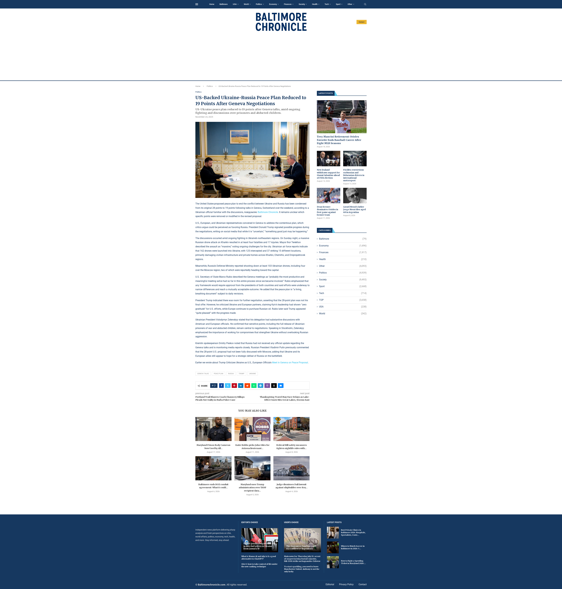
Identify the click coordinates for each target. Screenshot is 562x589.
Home (211, 4)
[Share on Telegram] (260, 385)
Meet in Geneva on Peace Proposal (290, 362)
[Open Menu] (196, 4)
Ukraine (252, 374)
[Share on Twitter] (228, 385)
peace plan (218, 374)
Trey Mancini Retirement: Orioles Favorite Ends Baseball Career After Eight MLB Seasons (339, 140)
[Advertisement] (281, 55)
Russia (231, 374)
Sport (338, 4)
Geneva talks (203, 374)
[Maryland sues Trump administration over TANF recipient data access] (252, 468)
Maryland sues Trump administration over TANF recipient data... (252, 487)
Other (350, 4)
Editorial (330, 584)
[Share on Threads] (274, 385)
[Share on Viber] (267, 385)
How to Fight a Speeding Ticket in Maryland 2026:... (353, 562)
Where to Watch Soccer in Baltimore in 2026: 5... (353, 547)
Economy (273, 4)
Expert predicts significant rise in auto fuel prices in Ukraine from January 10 (260, 546)
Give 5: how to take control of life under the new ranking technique (259, 565)
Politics (259, 4)
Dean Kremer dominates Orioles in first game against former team (327, 211)
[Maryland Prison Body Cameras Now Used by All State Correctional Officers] (213, 429)
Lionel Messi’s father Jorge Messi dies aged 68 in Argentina (354, 209)
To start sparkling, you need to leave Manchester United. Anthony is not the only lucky (301, 569)
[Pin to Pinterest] (234, 385)
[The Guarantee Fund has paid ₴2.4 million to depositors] (302, 540)
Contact (361, 22)
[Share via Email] (280, 385)
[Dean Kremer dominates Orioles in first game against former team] (328, 195)
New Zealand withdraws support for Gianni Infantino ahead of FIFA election (328, 174)
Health (314, 4)
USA (235, 4)
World (246, 4)
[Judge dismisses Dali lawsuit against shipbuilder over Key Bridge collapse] (291, 468)
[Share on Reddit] (247, 385)
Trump (241, 374)
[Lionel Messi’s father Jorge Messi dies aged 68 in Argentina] (355, 195)
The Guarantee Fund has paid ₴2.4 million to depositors (301, 547)
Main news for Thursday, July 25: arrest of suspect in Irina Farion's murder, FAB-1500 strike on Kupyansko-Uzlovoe (302, 558)
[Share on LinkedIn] (240, 385)
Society (302, 4)
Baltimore (224, 4)
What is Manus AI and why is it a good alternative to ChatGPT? (258, 557)
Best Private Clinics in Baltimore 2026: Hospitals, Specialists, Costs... (353, 532)
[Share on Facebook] (221, 385)
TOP (343, 300)
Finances (288, 4)
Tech (327, 4)
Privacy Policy (346, 584)
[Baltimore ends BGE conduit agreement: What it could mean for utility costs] (213, 468)
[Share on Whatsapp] (254, 385)
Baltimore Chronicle (268, 212)
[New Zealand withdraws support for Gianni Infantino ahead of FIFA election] (328, 158)
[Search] (365, 4)
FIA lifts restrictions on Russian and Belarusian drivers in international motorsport (353, 175)
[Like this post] (215, 385)
